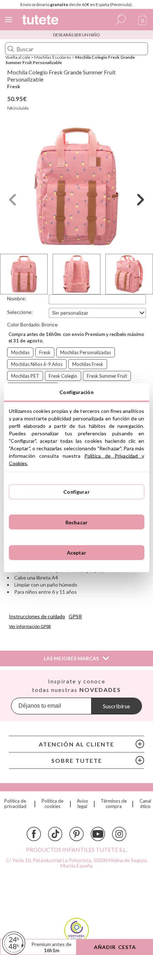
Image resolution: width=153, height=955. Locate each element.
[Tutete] (41, 21)
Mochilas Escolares (52, 57)
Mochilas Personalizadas (85, 352)
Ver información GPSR (30, 626)
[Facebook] (34, 834)
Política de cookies (52, 803)
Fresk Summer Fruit (107, 376)
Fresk (13, 86)
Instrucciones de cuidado (37, 616)
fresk (45, 352)
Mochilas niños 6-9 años (37, 364)
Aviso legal (82, 803)
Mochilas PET (25, 376)
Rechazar (76, 522)
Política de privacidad (15, 803)
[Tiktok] (55, 834)
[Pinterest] (76, 834)
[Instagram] (119, 834)
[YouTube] (98, 834)
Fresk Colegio (63, 376)
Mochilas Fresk (87, 364)
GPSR (75, 616)
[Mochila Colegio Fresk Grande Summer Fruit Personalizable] (76, 186)
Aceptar (76, 553)
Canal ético (145, 803)
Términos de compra (114, 803)
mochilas (20, 352)
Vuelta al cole (17, 57)
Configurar (76, 492)
